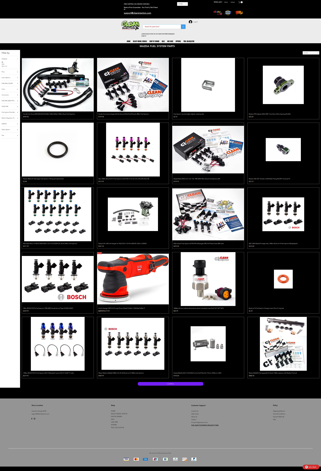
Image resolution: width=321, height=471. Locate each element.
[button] (182, 4)
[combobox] (311, 53)
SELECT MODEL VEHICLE (119, 414)
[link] (240, 2)
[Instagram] (34, 419)
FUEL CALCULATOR (117, 427)
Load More (170, 384)
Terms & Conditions (279, 414)
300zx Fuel (4, 66)
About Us (194, 417)
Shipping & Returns (279, 411)
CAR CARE (114, 422)
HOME (113, 411)
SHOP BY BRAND (116, 416)
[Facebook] (32, 419)
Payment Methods (279, 417)
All (2, 62)
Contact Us (194, 411)
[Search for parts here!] (183, 27)
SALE (112, 419)
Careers (193, 419)
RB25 (3, 64)
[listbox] (182, 4)
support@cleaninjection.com (40, 414)
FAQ (274, 419)
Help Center (195, 414)
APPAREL (114, 425)
